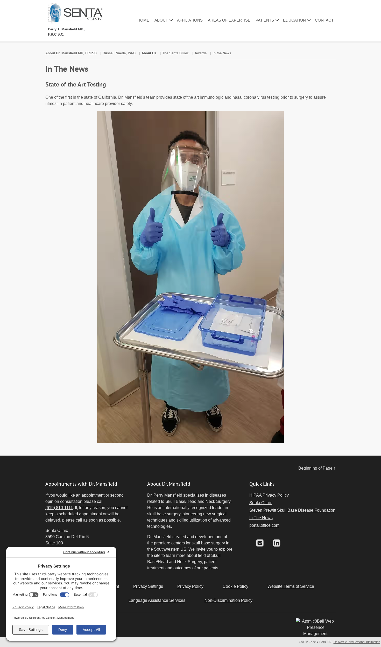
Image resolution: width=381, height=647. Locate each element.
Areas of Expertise (229, 20)
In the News (222, 53)
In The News (261, 518)
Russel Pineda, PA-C (119, 53)
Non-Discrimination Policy (228, 600)
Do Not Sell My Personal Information (357, 642)
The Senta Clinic (175, 53)
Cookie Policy (235, 586)
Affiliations (190, 20)
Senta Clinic (260, 503)
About (161, 20)
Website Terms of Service (290, 586)
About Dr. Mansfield (71, 53)
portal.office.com (264, 525)
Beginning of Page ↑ (317, 468)
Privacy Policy (190, 586)
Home (143, 20)
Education (294, 20)
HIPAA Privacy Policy (269, 495)
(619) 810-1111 (59, 507)
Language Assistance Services (157, 600)
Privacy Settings (148, 586)
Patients (265, 20)
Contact (324, 20)
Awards (201, 53)
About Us (149, 53)
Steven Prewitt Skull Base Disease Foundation (292, 510)
